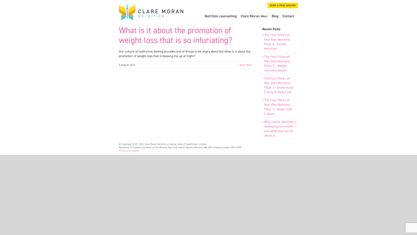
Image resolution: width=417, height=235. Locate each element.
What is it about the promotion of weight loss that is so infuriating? (175, 35)
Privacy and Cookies (129, 150)
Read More (246, 64)
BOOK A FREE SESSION (283, 5)
